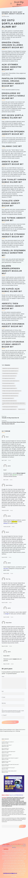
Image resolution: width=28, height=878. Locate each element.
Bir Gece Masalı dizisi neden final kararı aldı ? (10, 764)
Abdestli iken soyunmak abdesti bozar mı (10, 368)
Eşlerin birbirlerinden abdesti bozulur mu (10, 395)
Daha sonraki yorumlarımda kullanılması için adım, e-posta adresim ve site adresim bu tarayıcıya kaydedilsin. (13, 711)
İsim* (3, 691)
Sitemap (18, 731)
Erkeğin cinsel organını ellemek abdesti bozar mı (12, 390)
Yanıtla (9, 460)
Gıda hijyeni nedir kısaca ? (7, 745)
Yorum (3, 676)
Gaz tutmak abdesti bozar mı (8, 398)
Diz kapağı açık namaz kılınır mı (9, 378)
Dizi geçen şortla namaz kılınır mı (9, 385)
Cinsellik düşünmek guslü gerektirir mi (10, 373)
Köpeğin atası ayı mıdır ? (6, 761)
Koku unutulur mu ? (5, 748)
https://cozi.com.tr (20, 729)
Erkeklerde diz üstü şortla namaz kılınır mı (10, 393)
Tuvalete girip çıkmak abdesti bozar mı (10, 406)
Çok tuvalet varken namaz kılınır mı (9, 375)
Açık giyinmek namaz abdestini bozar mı (10, 370)
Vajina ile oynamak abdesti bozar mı (9, 409)
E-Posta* (3, 697)
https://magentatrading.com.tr (7, 731)
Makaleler (7, 365)
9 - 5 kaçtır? (4, 715)
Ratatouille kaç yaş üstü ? (6, 754)
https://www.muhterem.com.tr (7, 729)
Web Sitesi (4, 703)
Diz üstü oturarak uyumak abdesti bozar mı (11, 380)
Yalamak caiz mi (21, 409)
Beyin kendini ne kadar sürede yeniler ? (9, 770)
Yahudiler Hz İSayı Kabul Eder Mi (10, 417)
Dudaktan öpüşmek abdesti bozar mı (9, 388)
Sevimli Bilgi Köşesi (19, 3)
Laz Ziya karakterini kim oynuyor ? (8, 767)
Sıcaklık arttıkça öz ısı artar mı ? (8, 741)
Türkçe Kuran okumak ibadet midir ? (8, 751)
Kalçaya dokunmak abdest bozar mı (9, 400)
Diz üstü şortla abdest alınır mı (8, 383)
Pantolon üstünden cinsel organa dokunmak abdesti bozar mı (14, 404)
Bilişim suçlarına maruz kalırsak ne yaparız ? (10, 758)
